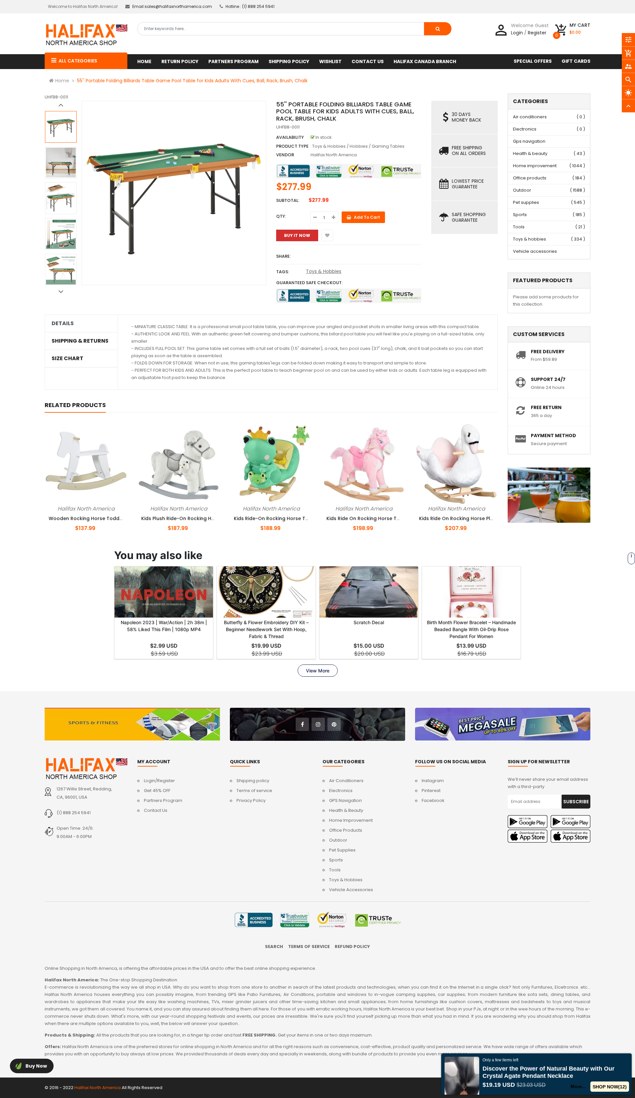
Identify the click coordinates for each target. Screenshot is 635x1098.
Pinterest (431, 790)
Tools (519, 227)
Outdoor (522, 190)
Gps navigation (529, 141)
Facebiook (433, 800)
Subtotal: (287, 200)
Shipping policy (252, 780)
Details (63, 323)
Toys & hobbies (529, 239)
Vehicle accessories (535, 251)
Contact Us (155, 810)
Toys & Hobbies (323, 271)
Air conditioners (530, 117)
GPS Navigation (345, 800)
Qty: (281, 216)
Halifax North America (334, 155)
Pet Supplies (342, 850)
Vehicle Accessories (351, 890)
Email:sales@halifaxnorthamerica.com (172, 6)
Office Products (345, 830)
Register (537, 32)
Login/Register (159, 780)
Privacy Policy (251, 800)
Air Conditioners (346, 780)
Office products (529, 178)
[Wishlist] (327, 235)
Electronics (524, 129)
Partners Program (163, 800)
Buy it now (297, 235)
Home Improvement (351, 820)
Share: (283, 256)
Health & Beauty (346, 810)
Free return (546, 407)
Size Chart (67, 358)
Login (517, 32)
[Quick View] (97, 507)
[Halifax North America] (86, 768)
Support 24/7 (548, 379)
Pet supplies (526, 202)
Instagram (433, 780)
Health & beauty (530, 153)
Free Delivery (548, 351)
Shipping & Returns (80, 341)
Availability (290, 137)
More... (578, 1086)
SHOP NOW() (610, 1086)
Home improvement (535, 166)
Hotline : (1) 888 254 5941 (250, 6)
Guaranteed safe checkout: (309, 283)
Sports (520, 214)
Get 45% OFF (157, 790)
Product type (292, 146)
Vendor (285, 155)
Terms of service (254, 790)
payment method (553, 435)
